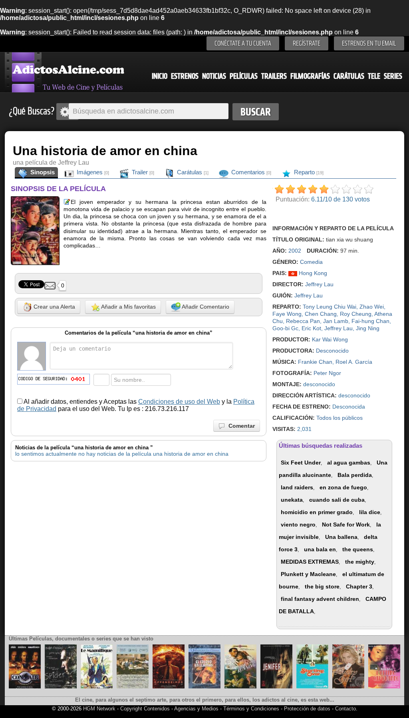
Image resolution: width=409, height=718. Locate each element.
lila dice (369, 512)
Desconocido (332, 350)
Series (393, 76)
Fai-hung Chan (370, 321)
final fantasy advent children (320, 599)
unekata (292, 500)
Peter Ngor (327, 373)
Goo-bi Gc (285, 328)
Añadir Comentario (205, 306)
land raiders (297, 487)
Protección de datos (307, 709)
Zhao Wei (371, 306)
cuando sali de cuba (337, 500)
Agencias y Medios (196, 709)
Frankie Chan (315, 362)
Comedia (311, 262)
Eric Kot (311, 328)
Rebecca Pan (303, 321)
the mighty (359, 561)
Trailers (274, 76)
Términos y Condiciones (252, 709)
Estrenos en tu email (369, 43)
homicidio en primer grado (317, 512)
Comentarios (250, 172)
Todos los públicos (339, 418)
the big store (322, 586)
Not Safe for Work (346, 524)
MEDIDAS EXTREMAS (310, 561)
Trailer (142, 172)
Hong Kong (312, 273)
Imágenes (92, 172)
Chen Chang (321, 314)
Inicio (159, 76)
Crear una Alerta (53, 306)
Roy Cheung (355, 314)
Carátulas (349, 76)
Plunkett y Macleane (308, 574)
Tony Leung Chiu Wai (329, 306)
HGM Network (99, 709)
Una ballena (341, 537)
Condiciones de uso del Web (179, 401)
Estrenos (185, 76)
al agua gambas (348, 462)
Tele (374, 76)
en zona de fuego (343, 487)
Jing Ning (367, 328)
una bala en (320, 549)
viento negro (298, 524)
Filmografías (310, 76)
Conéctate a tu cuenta (242, 43)
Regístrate (306, 43)
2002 (294, 250)
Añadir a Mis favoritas (128, 306)
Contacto (345, 709)
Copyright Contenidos (145, 709)
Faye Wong (287, 314)
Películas (244, 76)
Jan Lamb (335, 321)
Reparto (308, 172)
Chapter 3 (359, 586)
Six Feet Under (301, 462)
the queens (357, 549)
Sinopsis (42, 172)
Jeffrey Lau (319, 284)
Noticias (214, 76)
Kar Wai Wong (330, 339)
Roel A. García (354, 362)
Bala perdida (355, 475)
